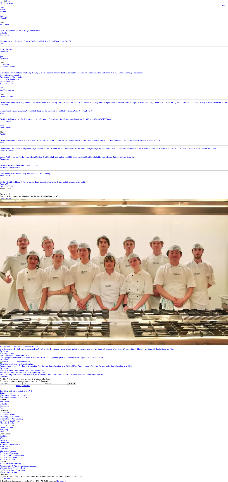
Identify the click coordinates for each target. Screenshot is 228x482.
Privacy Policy (62, 481)
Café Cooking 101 (7, 174)
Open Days (4, 31)
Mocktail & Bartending (41, 174)
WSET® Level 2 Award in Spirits (161, 149)
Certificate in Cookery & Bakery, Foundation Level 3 (20, 103)
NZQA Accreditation (32, 31)
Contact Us (4, 184)
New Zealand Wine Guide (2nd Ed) (58, 41)
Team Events (5, 176)
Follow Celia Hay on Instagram (12, 455)
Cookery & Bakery (7, 96)
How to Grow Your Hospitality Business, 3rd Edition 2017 (22, 41)
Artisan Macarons (153, 140)
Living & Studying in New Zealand (39, 73)
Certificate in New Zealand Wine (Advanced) (52, 149)
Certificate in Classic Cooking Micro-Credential (171, 103)
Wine (2, 113)
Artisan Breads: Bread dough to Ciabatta (90, 140)
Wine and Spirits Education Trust (12, 468)
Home (2, 10)
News (2, 43)
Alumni (12, 31)
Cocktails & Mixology (34, 157)
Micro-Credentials (7, 81)
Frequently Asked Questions (10, 75)
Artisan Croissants (139, 140)
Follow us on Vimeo (7, 459)
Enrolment (4, 52)
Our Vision (19, 31)
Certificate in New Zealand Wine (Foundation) (17, 149)
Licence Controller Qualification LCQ (14, 165)
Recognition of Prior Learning (11, 77)
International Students (8, 67)
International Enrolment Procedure (13, 73)
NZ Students (5, 64)
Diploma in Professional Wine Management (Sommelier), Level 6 (64, 119)
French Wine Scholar (208, 149)
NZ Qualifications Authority (10, 464)
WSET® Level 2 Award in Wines (135, 149)
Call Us (223, 5)
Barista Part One (6, 157)
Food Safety (33, 165)
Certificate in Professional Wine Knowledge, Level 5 (20, 119)
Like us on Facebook (8, 451)
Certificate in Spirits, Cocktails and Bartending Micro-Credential (110, 157)
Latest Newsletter (6, 49)
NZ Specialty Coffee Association (12, 470)
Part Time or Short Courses (10, 79)
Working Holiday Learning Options (66, 73)
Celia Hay (4, 33)
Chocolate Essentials (114, 140)
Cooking (3, 134)
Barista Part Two (19, 157)
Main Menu (8, 3)
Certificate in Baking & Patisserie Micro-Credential (209, 103)
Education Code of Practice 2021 (105, 73)
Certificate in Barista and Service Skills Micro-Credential (64, 157)
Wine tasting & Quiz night (57, 182)
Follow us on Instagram (9, 453)
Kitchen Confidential (8, 182)
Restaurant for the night (76, 182)
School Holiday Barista (23, 174)
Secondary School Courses (10, 167)
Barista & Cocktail (7, 151)
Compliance (4, 159)
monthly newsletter (23, 386)
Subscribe (71, 383)
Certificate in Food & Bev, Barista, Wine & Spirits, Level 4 (70, 111)
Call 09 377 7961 (6, 186)
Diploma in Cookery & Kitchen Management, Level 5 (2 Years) (129, 103)
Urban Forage (127, 140)
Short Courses (5, 121)
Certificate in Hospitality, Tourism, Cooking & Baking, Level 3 (23, 111)
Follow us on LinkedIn (8, 457)
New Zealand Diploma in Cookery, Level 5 (88, 103)
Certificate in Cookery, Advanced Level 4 (56, 103)
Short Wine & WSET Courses (101, 119)
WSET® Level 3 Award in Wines (187, 149)
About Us (3, 12)
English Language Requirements (131, 73)
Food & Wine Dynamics (25, 182)
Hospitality (4, 105)
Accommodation (87, 73)
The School (4, 25)
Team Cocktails (41, 182)
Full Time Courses (7, 83)
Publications (4, 35)
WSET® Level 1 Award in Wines (110, 149)
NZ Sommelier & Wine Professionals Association (18, 466)
